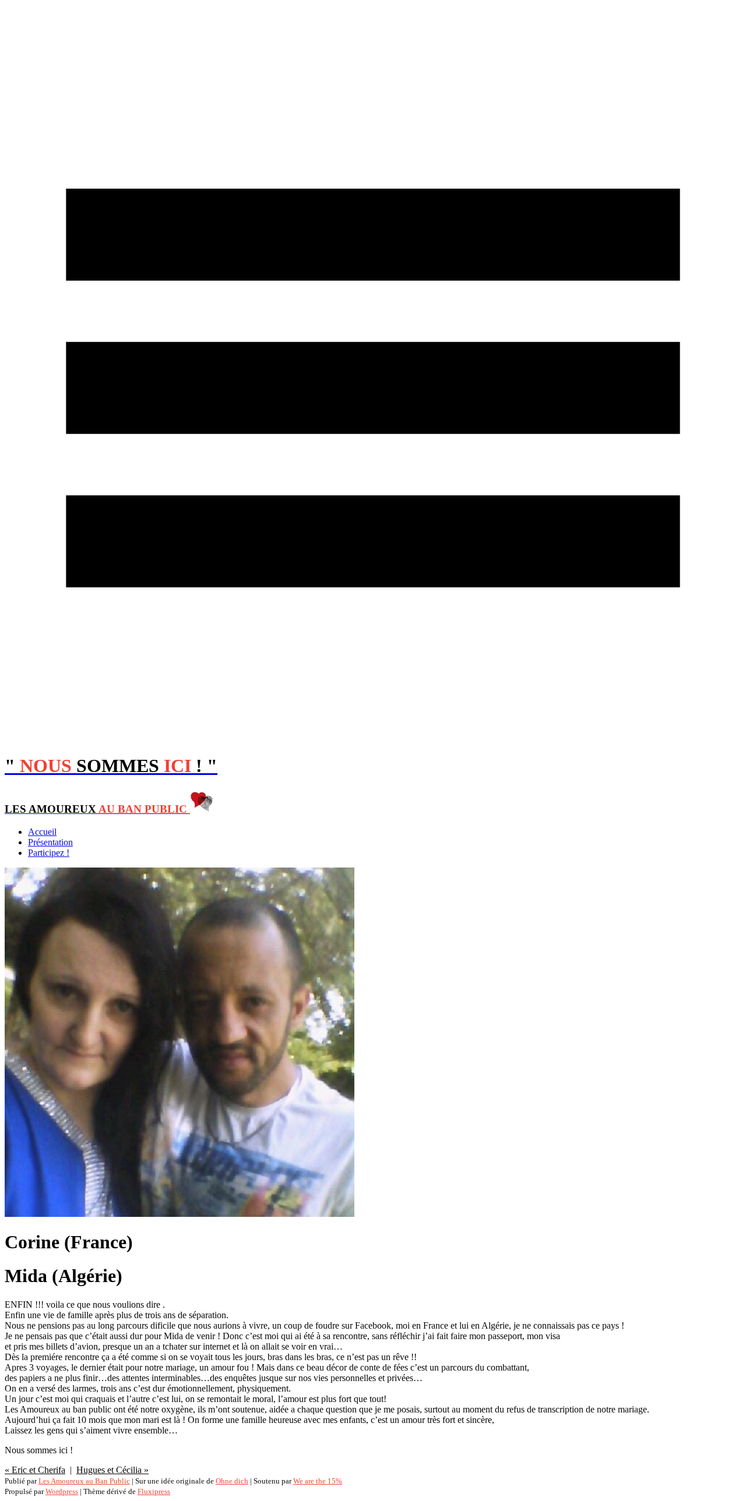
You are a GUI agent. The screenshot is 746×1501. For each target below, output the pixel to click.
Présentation (50, 842)
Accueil (42, 832)
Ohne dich (232, 1481)
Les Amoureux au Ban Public (84, 1481)
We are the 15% (317, 1481)
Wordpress (61, 1491)
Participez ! (48, 853)
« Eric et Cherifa (35, 1470)
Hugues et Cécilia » (112, 1470)
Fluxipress (154, 1491)
